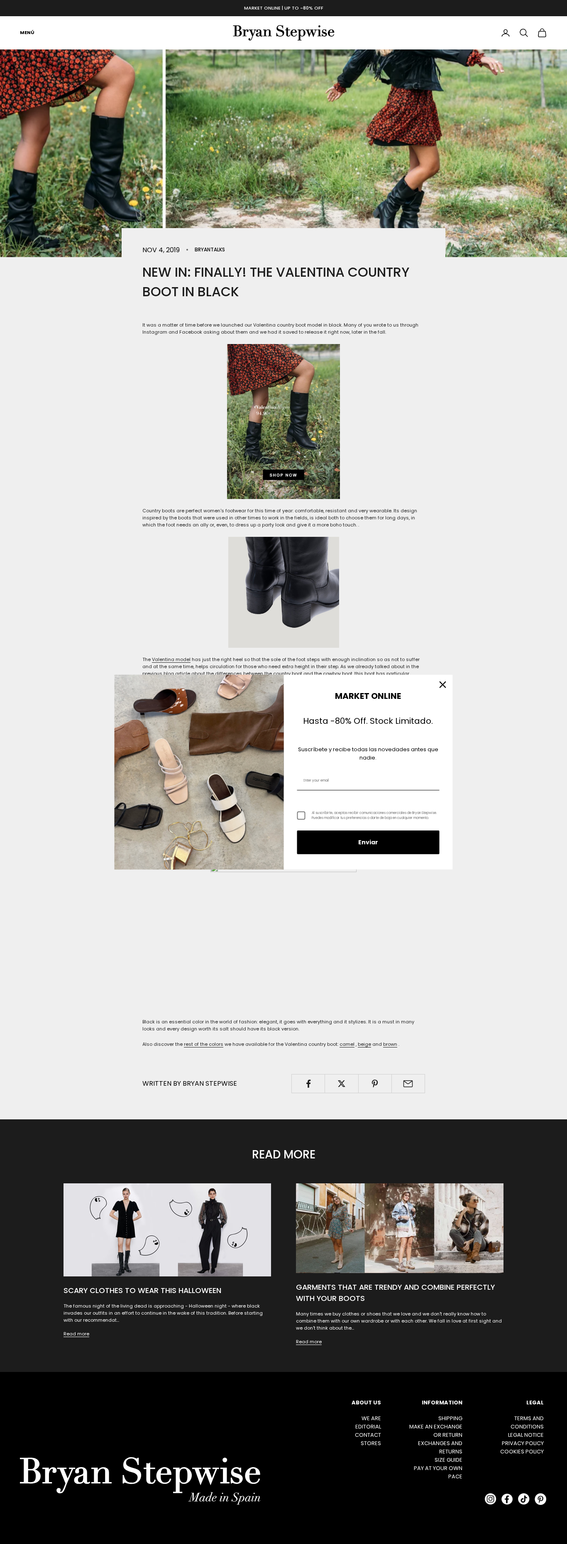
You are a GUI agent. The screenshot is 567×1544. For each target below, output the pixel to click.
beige (364, 1044)
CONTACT (368, 1435)
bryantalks (210, 249)
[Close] (443, 685)
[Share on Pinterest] (375, 1083)
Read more (76, 1333)
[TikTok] (524, 1499)
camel (347, 1044)
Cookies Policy (522, 1451)
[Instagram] (490, 1499)
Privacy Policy (523, 1443)
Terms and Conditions (527, 1422)
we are (371, 1418)
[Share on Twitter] (341, 1083)
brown (390, 1044)
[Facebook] (507, 1499)
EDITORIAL (368, 1427)
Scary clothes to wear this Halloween (142, 1290)
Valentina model (171, 659)
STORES (371, 1443)
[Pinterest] (540, 1499)
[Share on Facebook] (308, 1083)
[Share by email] (408, 1083)
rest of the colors (203, 1044)
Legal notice (526, 1435)
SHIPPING (450, 1418)
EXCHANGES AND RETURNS (440, 1447)
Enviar (368, 842)
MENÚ (27, 32)
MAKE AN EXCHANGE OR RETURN (435, 1431)
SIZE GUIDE (448, 1460)
